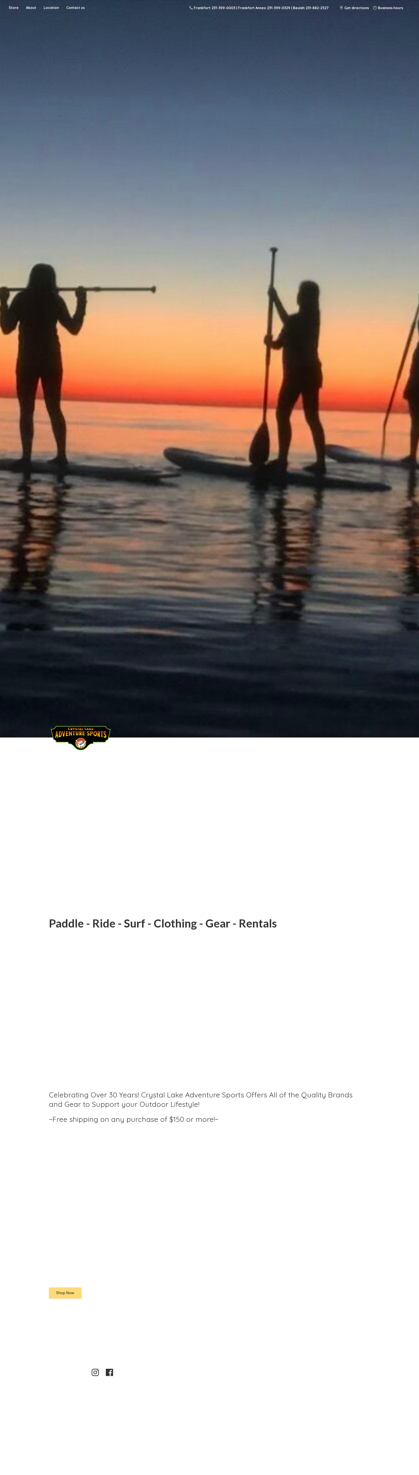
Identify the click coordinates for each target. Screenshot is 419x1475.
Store (14, 7)
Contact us (75, 7)
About (31, 7)
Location (51, 7)
